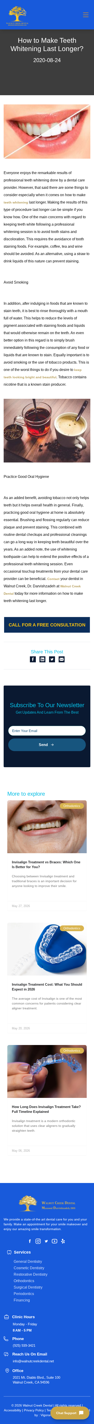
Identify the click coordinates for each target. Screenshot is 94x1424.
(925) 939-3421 (24, 1345)
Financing (22, 1300)
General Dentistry (28, 1261)
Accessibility (12, 1410)
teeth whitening (16, 202)
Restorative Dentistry (30, 1274)
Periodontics (24, 1294)
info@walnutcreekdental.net (33, 1361)
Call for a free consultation (47, 624)
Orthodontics (24, 1281)
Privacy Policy (34, 1410)
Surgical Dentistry (28, 1287)
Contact (53, 579)
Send (43, 745)
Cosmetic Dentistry (29, 1268)
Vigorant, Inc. (50, 1415)
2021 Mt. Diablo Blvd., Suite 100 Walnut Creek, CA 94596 (36, 1379)
